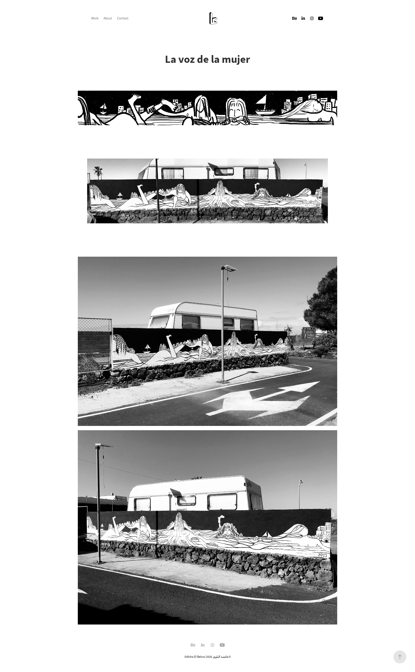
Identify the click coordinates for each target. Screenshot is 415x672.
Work (94, 18)
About (108, 18)
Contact (122, 18)
